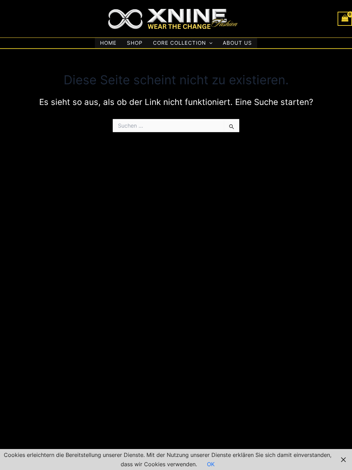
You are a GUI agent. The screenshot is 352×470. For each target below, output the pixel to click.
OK (210, 464)
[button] (209, 43)
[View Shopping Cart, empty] (345, 19)
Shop (135, 43)
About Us (237, 43)
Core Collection (179, 43)
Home (108, 43)
